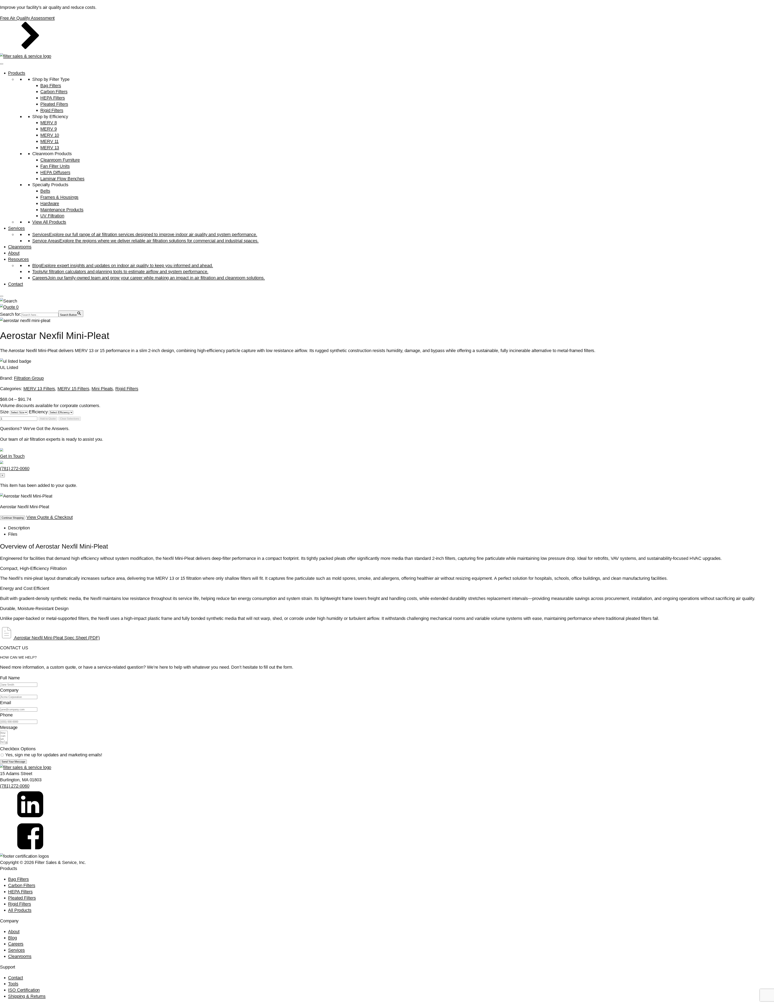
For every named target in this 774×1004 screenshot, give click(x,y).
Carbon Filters (54, 91)
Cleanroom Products (52, 153)
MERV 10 (49, 135)
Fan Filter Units (55, 166)
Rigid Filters (51, 110)
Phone (6, 714)
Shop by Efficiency (50, 116)
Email (5, 702)
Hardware (49, 203)
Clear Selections (69, 418)
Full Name (10, 677)
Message (9, 727)
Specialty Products (50, 184)
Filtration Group (29, 378)
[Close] (1, 296)
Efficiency (39, 411)
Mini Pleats (102, 388)
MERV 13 (49, 147)
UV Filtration (52, 215)
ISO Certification (24, 990)
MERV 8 (48, 122)
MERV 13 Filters (39, 388)
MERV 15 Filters (73, 388)
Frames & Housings (59, 197)
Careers (15, 943)
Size (5, 411)
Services (16, 228)
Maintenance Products (61, 209)
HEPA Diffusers (55, 172)
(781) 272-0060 (14, 785)
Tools (13, 983)
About (14, 253)
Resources (18, 259)
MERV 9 (48, 128)
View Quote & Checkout (49, 517)
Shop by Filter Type (51, 79)
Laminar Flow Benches (62, 178)
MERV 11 (49, 141)
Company (9, 690)
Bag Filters (50, 85)
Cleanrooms (19, 246)
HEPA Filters (52, 97)
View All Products (49, 221)
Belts (45, 190)
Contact (15, 284)
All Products (19, 910)
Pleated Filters (54, 104)
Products (16, 73)
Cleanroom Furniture (60, 159)
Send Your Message (13, 761)
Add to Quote (48, 418)
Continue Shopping (13, 517)
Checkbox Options (17, 748)
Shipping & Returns (27, 996)
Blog (12, 937)
